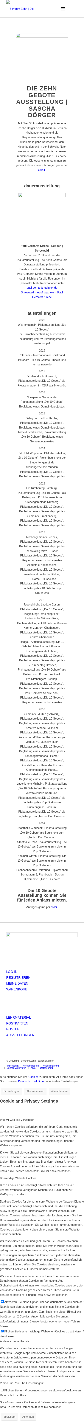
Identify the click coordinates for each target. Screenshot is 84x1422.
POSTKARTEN (17, 1023)
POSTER (13, 1029)
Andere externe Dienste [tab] (14, 1341)
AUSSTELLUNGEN (20, 1035)
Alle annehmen (35, 1091)
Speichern (9, 1416)
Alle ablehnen (59, 1091)
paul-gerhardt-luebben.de (42, 287)
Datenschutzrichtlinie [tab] (13, 1395)
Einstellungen (11, 1091)
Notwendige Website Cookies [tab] (18, 1178)
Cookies (33, 1076)
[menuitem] (52, 9)
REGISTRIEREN (18, 977)
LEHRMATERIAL (18, 1017)
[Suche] (52, 9)
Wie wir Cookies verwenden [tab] (17, 1119)
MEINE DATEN (17, 983)
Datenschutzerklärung (31, 1081)
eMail (41, 170)
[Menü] (63, 9)
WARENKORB (16, 989)
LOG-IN (11, 972)
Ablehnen (28, 1416)
